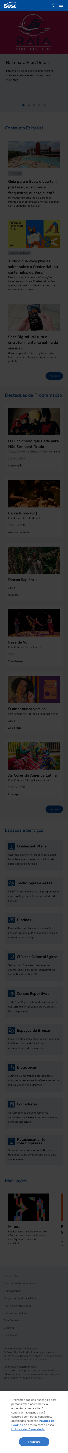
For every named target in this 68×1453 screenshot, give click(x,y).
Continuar (34, 1442)
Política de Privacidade (28, 1429)
